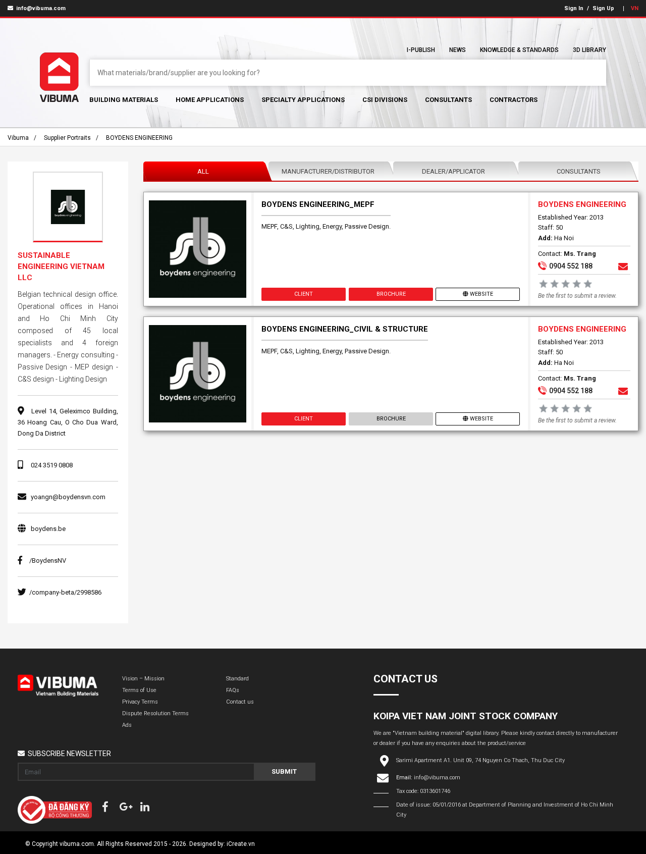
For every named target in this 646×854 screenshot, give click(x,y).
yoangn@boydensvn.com (68, 497)
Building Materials (123, 99)
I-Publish (421, 50)
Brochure (390, 294)
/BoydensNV (47, 560)
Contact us (240, 702)
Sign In (573, 8)
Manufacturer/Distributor (328, 171)
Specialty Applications (303, 99)
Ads (127, 725)
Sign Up (603, 8)
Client (303, 294)
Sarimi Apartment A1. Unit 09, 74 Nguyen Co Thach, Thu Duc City (480, 760)
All (203, 171)
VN (634, 8)
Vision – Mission (143, 678)
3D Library (589, 50)
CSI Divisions (384, 99)
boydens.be (48, 528)
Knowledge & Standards (519, 50)
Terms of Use (139, 690)
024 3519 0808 (52, 465)
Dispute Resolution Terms (155, 713)
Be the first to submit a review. (577, 295)
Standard (237, 678)
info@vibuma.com (40, 8)
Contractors (513, 99)
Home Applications (210, 99)
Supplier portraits (67, 137)
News (457, 50)
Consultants (448, 99)
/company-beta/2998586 (65, 592)
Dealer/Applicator (453, 171)
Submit (284, 771)
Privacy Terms (140, 702)
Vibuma (18, 137)
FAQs (232, 690)
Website (481, 294)
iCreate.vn (241, 843)
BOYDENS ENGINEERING (139, 137)
